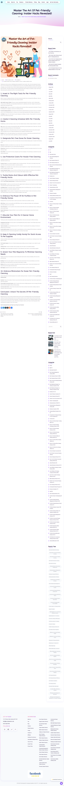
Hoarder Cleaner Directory (55, 732)
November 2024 (51, 132)
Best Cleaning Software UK (54, 160)
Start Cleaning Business (54, 276)
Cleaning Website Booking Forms (55, 195)
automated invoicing (52, 563)
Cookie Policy (30, 744)
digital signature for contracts (54, 615)
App (50, 152)
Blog (39, 2)
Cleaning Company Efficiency (54, 574)
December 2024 (51, 129)
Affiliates (29, 735)
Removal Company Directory (55, 739)
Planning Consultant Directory (56, 741)
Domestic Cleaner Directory (55, 735)
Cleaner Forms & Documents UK (55, 182)
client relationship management (54, 583)
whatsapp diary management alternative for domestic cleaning (55, 697)
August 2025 (51, 114)
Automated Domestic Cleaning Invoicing (55, 557)
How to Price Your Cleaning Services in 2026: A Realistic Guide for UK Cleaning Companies (55, 60)
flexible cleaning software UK (54, 626)
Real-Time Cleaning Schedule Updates (55, 656)
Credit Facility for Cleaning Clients (54, 606)
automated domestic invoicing (54, 560)
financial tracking (52, 624)
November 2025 (51, 107)
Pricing (35, 2)
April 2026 (50, 96)
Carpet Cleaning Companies (54, 178)
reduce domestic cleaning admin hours (55, 668)
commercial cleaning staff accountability (55, 603)
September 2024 (51, 136)
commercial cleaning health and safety (55, 595)
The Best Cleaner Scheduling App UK (56, 278)
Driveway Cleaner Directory (44, 766)
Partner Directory (28, 2)
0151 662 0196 (6, 723)
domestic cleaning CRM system (54, 618)
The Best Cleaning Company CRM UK (25, 81)
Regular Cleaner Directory (43, 721)
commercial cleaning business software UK (55, 591)
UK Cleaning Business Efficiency (54, 678)
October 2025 (51, 109)
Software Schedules (53, 272)
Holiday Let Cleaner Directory (44, 732)
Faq (17, 2)
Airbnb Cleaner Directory (43, 729)
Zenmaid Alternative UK (54, 322)
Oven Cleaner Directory (43, 719)
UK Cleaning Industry (52, 683)
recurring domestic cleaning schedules (55, 664)
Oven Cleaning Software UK (54, 267)
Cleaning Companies (15, 81)
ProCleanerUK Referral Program (55, 269)
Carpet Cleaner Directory (43, 727)
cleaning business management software (55, 571)
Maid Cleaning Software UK (54, 261)
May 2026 (50, 93)
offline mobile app (52, 645)
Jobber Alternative (53, 245)
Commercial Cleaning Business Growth (55, 587)
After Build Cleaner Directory (55, 723)
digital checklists (52, 609)
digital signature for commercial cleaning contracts (55, 612)
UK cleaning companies (53, 680)
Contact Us (30, 732)
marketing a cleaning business (54, 640)
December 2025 (51, 105)
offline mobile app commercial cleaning (55, 652)
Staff (50, 274)
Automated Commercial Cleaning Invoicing (55, 553)
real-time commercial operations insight (55, 660)
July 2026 (50, 89)
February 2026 (51, 100)
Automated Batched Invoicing (54, 549)
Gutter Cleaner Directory (43, 742)
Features (21, 2)
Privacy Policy (30, 746)
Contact (43, 2)
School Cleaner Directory (43, 752)
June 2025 (50, 118)
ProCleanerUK (5, 305)
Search (50, 39)
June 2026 (50, 91)
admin (3, 80)
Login (47, 2)
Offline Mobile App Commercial (54, 648)
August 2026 (51, 87)
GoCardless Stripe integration (54, 629)
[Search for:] (55, 326)
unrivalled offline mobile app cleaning (55, 689)
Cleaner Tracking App (53, 185)
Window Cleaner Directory (43, 740)
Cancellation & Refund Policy (33, 739)
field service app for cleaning (54, 621)
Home (8, 2)
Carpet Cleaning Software (54, 180)
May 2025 (50, 120)
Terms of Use (30, 741)
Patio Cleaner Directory (43, 754)
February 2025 (51, 125)
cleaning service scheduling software (55, 580)
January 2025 (51, 127)
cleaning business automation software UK (55, 567)
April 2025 (50, 123)
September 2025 (51, 111)
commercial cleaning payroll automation (55, 599)
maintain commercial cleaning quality (55, 633)
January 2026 (51, 102)
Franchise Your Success (32, 737)
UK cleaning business (52, 675)
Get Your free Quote (54, 2)
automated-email (53, 154)
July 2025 (50, 116)
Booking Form (52, 176)
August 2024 (51, 138)
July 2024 (50, 141)
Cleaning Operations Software (54, 576)
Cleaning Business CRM (7, 81)
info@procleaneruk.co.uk (8, 721)
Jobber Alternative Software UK (55, 248)
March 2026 (51, 98)
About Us (13, 2)
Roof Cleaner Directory (43, 756)
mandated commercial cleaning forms (55, 637)
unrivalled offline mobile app (53, 686)
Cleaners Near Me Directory (55, 737)
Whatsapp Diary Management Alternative (55, 693)
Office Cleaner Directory (43, 738)
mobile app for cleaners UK (53, 643)
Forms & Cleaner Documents (54, 233)
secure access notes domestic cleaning (55, 672)
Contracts (51, 201)
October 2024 (51, 134)
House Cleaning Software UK (54, 239)
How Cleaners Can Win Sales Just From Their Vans (58, 337)
